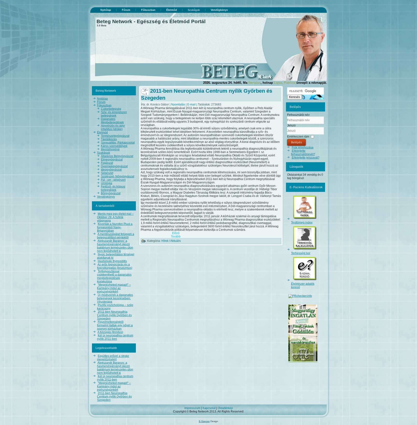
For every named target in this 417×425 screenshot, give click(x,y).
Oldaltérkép (225, 408)
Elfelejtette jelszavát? (306, 157)
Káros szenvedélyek (114, 146)
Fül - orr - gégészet (113, 179)
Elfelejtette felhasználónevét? (303, 152)
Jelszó (291, 125)
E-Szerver (204, 421)
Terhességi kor (300, 253)
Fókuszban (148, 9)
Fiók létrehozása (302, 147)
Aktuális (175, 241)
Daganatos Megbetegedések (112, 120)
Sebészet (107, 173)
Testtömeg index (302, 222)
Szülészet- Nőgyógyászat (117, 176)
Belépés (296, 142)
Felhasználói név (298, 115)
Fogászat (107, 163)
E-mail (191, 104)
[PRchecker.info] (300, 296)
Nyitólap (105, 9)
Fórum (126, 9)
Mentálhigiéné (110, 149)
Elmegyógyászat (112, 159)
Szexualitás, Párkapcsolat (118, 142)
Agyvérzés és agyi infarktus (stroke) (113, 127)
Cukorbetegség (111, 109)
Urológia (106, 183)
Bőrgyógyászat (110, 193)
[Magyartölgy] (303, 362)
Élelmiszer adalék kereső (302, 285)
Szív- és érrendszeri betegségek (114, 114)
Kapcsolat (208, 408)
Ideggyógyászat (111, 169)
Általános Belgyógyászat (117, 156)
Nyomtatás (178, 104)
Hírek (164, 241)
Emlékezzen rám (298, 136)
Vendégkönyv (219, 9)
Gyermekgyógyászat (114, 166)
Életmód (171, 9)
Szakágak (194, 9)
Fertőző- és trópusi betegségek (113, 188)
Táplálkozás (109, 139)
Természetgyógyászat (115, 136)
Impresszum (192, 408)
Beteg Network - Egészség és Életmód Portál (151, 21)
